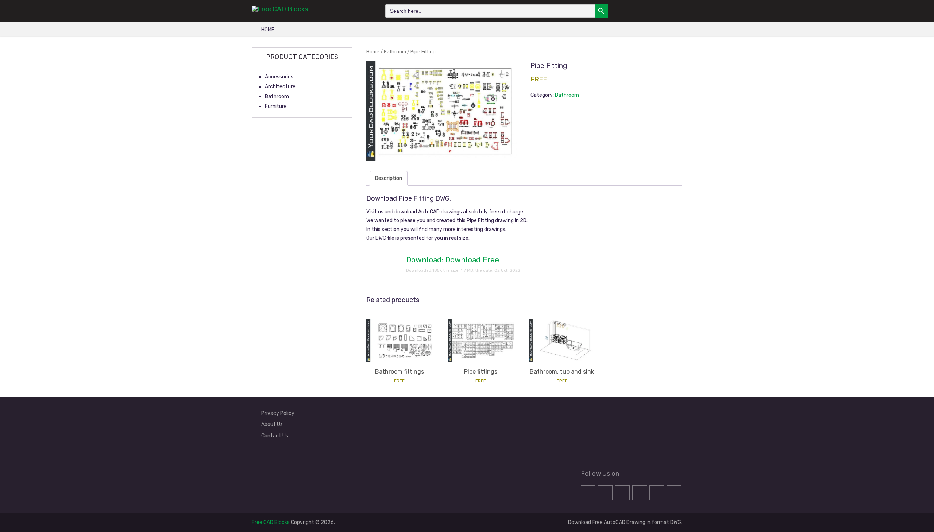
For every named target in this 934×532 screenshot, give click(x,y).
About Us (272, 424)
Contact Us (274, 436)
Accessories (279, 77)
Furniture (276, 106)
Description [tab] (388, 178)
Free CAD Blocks (271, 522)
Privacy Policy (277, 413)
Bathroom (395, 51)
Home (267, 30)
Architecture (280, 87)
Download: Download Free (452, 259)
